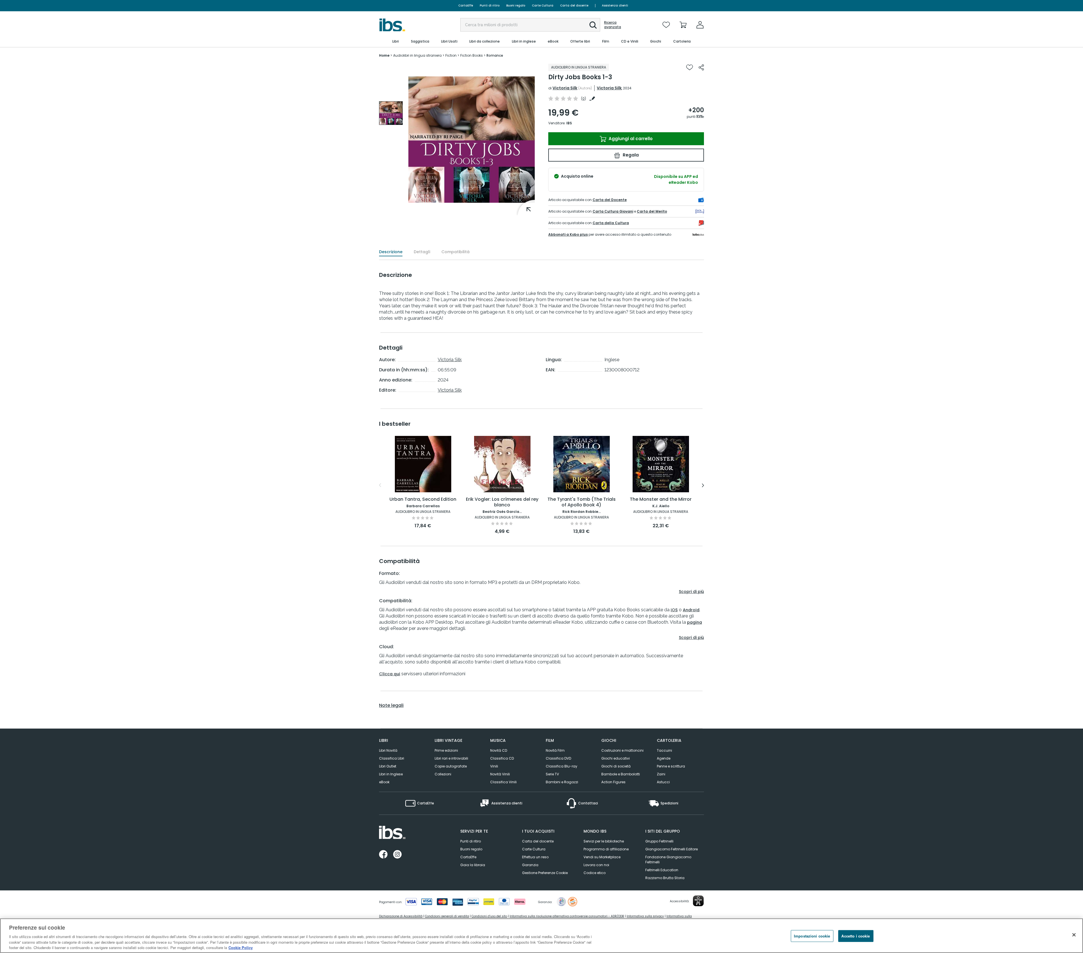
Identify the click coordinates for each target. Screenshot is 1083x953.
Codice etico (595, 872)
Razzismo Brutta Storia (664, 877)
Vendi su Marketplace (602, 857)
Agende (663, 758)
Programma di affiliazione (606, 849)
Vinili (494, 766)
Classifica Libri (391, 758)
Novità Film (555, 750)
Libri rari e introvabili (451, 758)
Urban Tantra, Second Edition (422, 499)
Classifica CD (502, 758)
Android (691, 610)
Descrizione (390, 252)
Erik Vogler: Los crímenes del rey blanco (502, 502)
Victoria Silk (564, 88)
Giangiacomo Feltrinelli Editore (671, 849)
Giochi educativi (615, 758)
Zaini (661, 774)
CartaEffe (465, 5)
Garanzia (530, 864)
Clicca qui (389, 674)
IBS (569, 123)
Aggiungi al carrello (630, 139)
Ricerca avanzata (612, 24)
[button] (593, 25)
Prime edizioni (446, 750)
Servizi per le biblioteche (604, 841)
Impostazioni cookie (812, 936)
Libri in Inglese (391, 774)
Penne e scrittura (671, 766)
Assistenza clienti (615, 5)
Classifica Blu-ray (561, 766)
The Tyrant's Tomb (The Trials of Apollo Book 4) (581, 502)
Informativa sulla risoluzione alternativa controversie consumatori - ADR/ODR (567, 916)
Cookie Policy (240, 947)
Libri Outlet (387, 766)
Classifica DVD (558, 758)
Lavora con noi (596, 864)
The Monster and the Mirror (661, 499)
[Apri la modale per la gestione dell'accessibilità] (698, 900)
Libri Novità (388, 750)
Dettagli (422, 252)
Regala (630, 155)
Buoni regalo (515, 5)
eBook (384, 782)
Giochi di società (616, 766)
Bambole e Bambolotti (620, 774)
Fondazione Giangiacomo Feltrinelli (668, 859)
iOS (674, 610)
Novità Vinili (500, 774)
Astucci (663, 782)
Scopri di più (691, 591)
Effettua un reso (535, 857)
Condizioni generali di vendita (447, 916)
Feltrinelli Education (661, 870)
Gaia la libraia (472, 864)
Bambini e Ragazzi (562, 782)
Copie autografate (451, 766)
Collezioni (443, 774)
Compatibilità (455, 252)
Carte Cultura (542, 5)
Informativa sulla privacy (645, 916)
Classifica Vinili (503, 782)
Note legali (391, 705)
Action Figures (613, 782)
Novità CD (498, 750)
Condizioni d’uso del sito (489, 916)
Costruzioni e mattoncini (622, 750)
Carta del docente (574, 5)
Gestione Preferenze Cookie (545, 872)
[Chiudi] (1074, 935)
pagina (694, 622)
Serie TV (552, 774)
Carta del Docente (610, 199)
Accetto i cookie (855, 936)
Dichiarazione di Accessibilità (400, 916)
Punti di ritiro (489, 5)
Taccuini (664, 750)
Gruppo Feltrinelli (659, 841)
